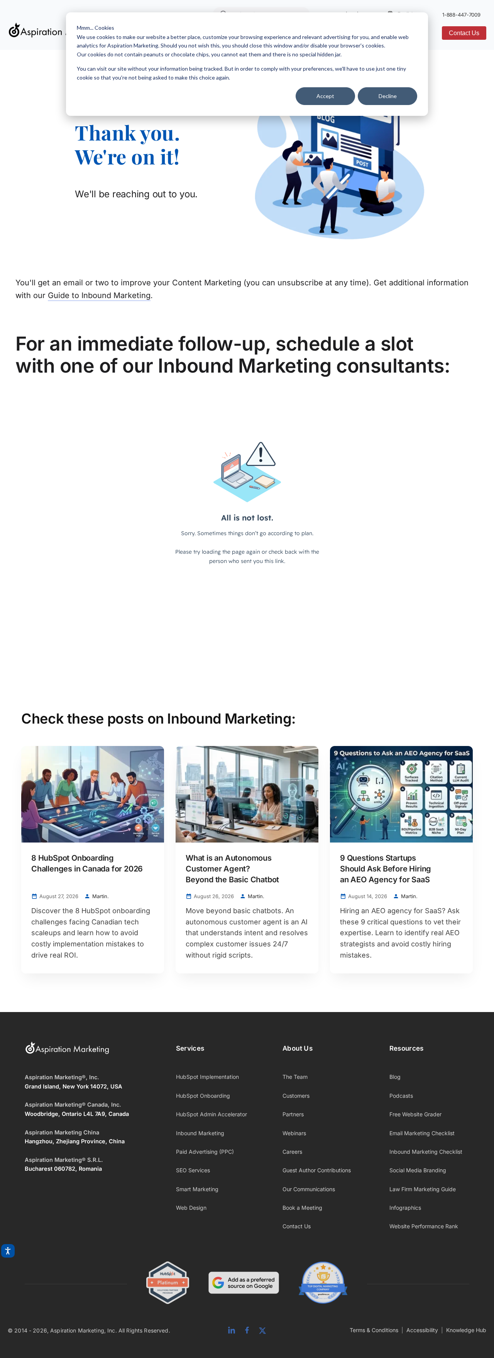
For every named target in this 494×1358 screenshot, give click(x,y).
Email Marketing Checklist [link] (422, 1133)
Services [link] (190, 1048)
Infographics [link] (405, 1207)
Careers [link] (292, 1151)
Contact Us (464, 33)
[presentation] (92, 794)
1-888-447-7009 (461, 14)
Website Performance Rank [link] (423, 1226)
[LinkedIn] (231, 1330)
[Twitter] (262, 1330)
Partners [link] (293, 1114)
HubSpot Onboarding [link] (203, 1095)
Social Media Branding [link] (417, 1170)
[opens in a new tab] (243, 1284)
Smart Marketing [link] (197, 1189)
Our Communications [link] (309, 1189)
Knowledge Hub (466, 1330)
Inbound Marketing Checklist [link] (425, 1151)
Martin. (100, 896)
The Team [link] (295, 1076)
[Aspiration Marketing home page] (67, 1053)
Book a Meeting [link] (302, 1207)
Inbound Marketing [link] (200, 1133)
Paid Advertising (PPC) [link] (205, 1151)
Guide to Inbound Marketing (99, 295)
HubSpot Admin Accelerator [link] (211, 1114)
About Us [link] (298, 1048)
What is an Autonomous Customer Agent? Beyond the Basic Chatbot (232, 868)
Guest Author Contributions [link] (317, 1170)
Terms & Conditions (374, 1330)
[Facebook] (247, 1330)
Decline (388, 96)
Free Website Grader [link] (415, 1114)
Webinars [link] (294, 1133)
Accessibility (422, 1330)
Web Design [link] (191, 1207)
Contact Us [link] (297, 1226)
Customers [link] (296, 1095)
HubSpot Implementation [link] (207, 1076)
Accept (325, 96)
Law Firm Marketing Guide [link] (422, 1189)
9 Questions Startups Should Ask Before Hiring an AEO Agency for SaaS (385, 868)
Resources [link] (406, 1048)
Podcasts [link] (401, 1095)
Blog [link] (395, 1076)
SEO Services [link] (193, 1170)
